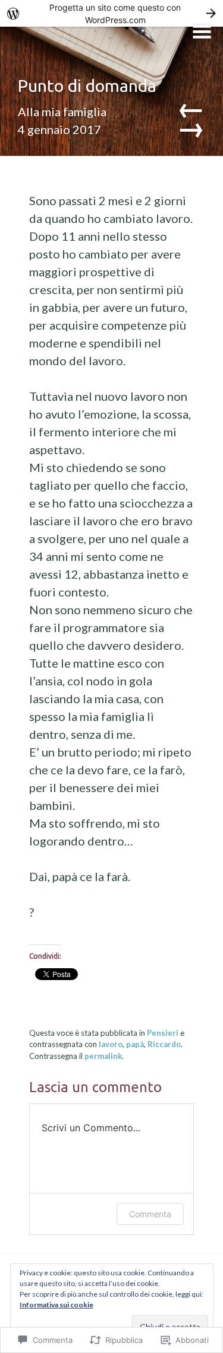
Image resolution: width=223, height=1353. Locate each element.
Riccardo (164, 1044)
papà (135, 1044)
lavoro (111, 1044)
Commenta (150, 1214)
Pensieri (162, 1033)
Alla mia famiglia (62, 111)
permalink (103, 1056)
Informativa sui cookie (56, 1304)
